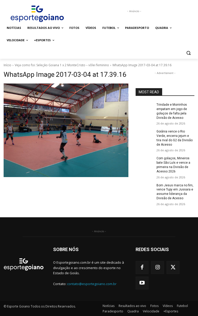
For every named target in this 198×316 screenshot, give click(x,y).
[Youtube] (142, 283)
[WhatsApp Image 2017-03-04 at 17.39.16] (66, 130)
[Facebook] (142, 267)
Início (7, 65)
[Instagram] (157, 267)
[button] (188, 53)
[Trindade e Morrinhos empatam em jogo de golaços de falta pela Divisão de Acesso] (144, 109)
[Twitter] (173, 267)
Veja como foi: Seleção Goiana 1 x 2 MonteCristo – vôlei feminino (62, 65)
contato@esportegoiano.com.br (92, 283)
